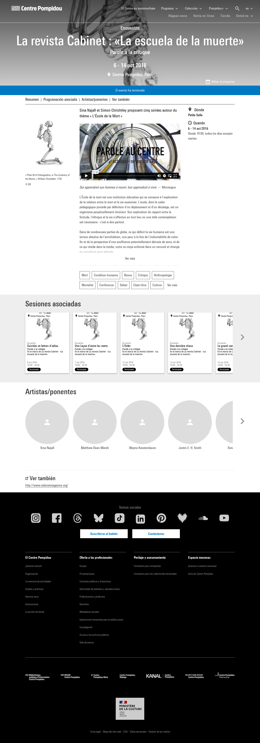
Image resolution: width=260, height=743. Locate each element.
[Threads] (77, 519)
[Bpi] (40, 679)
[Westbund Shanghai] (197, 679)
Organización (31, 573)
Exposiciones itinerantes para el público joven (101, 619)
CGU (125, 731)
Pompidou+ (216, 8)
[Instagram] (35, 519)
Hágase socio (179, 16)
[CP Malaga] (130, 679)
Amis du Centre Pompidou (200, 573)
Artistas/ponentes (95, 99)
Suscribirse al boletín (104, 534)
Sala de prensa (87, 642)
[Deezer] (182, 519)
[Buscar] (237, 8)
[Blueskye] (98, 519)
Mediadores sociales (89, 611)
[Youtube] (224, 519)
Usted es (243, 16)
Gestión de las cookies (159, 731)
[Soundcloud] (203, 519)
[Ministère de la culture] (130, 709)
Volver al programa (223, 81)
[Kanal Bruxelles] (163, 679)
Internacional (31, 604)
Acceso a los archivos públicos (94, 634)
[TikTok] (119, 519)
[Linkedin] (140, 519)
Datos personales (138, 731)
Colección (191, 8)
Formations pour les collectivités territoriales (155, 573)
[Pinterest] (161, 519)
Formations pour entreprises (147, 565)
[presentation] (242, 337)
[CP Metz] (102, 679)
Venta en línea (203, 16)
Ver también (121, 99)
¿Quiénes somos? (33, 565)
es (247, 8)
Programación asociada (60, 99)
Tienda (226, 16)
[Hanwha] (225, 679)
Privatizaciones (87, 573)
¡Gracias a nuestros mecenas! (202, 565)
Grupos (83, 565)
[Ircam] (73, 679)
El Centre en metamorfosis (139, 8)
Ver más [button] (130, 258)
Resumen (32, 99)
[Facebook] (56, 519)
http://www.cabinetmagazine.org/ (46, 485)
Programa (167, 8)
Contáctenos (156, 534)
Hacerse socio (32, 596)
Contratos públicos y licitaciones (95, 581)
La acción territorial (34, 611)
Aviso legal (95, 731)
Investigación (86, 627)
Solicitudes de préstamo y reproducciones (100, 588)
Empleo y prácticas (34, 588)
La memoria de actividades (38, 581)
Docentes (84, 604)
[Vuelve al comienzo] (251, 734)
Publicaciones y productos (92, 596)
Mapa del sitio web (112, 731)
